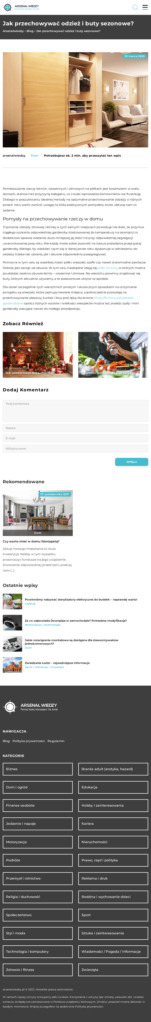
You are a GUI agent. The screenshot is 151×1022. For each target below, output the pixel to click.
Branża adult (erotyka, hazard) (107, 769)
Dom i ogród (16, 787)
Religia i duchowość (23, 897)
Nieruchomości (94, 842)
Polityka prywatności (29, 741)
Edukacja (89, 787)
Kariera (88, 824)
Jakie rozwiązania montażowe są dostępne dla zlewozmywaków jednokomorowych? (71, 642)
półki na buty (107, 268)
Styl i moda (15, 933)
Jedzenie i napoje (21, 824)
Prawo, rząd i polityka (100, 860)
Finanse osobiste (20, 805)
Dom (34, 155)
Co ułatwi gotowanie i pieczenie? (107, 373)
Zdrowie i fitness (20, 970)
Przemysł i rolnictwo (23, 878)
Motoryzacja (16, 842)
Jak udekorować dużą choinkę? (30, 373)
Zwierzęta (90, 970)
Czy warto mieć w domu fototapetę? (31, 541)
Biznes (11, 769)
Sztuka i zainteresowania (103, 933)
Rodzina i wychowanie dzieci (106, 897)
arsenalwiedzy (14, 155)
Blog (6, 741)
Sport (86, 915)
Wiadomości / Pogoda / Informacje (111, 952)
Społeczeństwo (18, 915)
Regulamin (56, 741)
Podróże (13, 860)
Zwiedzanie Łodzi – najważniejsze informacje (57, 663)
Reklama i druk (95, 878)
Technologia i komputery (27, 952)
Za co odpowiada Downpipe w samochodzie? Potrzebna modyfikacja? (76, 620)
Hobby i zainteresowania (103, 805)
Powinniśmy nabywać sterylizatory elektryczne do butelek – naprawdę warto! (81, 599)
